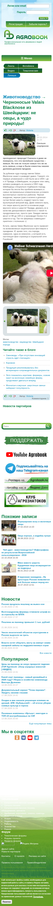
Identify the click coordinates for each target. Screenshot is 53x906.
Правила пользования (12, 862)
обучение (8, 772)
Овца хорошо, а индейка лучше (34, 536)
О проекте (19, 856)
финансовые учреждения (16, 791)
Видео (11, 70)
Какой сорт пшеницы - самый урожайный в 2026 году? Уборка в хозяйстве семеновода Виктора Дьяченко (24, 680)
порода (6, 344)
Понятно (7, 902)
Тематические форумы (15, 835)
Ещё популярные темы (40, 723)
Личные (12, 75)
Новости (10, 599)
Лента (11, 66)
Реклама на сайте (37, 856)
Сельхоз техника (12, 805)
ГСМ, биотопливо (12, 762)
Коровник (10, 363)
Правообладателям (36, 862)
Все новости (46, 653)
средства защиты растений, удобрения (23, 783)
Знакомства (9, 826)
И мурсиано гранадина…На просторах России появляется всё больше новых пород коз (34, 579)
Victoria (29, 130)
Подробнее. (38, 896)
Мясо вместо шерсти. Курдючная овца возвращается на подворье (34, 565)
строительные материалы (16, 788)
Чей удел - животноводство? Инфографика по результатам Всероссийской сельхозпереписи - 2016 (25, 552)
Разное (7, 829)
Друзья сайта (7, 849)
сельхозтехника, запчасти (16, 778)
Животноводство (21, 96)
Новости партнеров (10, 851)
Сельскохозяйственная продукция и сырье (24, 802)
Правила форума (12, 841)
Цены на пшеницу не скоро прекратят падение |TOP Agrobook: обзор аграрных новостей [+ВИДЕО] (25, 667)
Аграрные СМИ (11, 796)
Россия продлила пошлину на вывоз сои (22, 604)
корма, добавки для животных (18, 764)
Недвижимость (11, 821)
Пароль (21, 12)
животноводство (10, 342)
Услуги (7, 818)
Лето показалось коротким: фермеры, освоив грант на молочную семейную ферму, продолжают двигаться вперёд (28, 378)
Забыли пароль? (38, 24)
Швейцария (38, 342)
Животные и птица (13, 816)
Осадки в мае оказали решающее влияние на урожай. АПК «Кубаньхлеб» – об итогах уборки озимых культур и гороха (26, 703)
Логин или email (16, 6)
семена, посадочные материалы (20, 780)
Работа (7, 824)
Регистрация (16, 24)
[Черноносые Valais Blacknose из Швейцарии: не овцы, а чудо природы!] (19, 135)
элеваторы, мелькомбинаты (17, 793)
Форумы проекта (12, 838)
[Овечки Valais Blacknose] (22, 310)
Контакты (5, 856)
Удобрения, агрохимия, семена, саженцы (24, 813)
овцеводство (25, 342)
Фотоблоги (28, 66)
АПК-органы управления (16, 754)
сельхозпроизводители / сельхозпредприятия (26, 775)
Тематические (30, 70)
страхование (10, 786)
